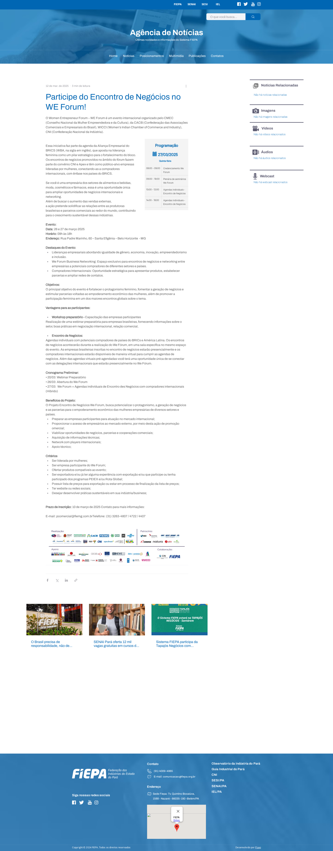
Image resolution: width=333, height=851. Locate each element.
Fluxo (258, 847)
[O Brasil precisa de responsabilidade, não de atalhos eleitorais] (54, 619)
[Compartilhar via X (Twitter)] (57, 580)
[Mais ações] (186, 86)
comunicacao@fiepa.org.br (179, 777)
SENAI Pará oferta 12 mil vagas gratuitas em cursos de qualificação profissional (116, 644)
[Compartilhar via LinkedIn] (66, 580)
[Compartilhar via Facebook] (47, 580)
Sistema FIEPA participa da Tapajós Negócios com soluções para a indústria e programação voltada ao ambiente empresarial (177, 644)
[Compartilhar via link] (76, 580)
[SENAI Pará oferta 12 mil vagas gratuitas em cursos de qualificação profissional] (117, 620)
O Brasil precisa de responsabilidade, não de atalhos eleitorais (50, 644)
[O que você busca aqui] (253, 16)
